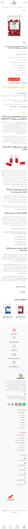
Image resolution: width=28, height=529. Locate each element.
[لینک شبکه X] (17, 107)
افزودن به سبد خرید (14, 79)
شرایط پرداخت (21, 437)
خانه (26, 7)
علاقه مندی (21, 417)
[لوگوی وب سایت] (14, 2)
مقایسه (22, 420)
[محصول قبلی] (26, 10)
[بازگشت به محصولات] (24, 10)
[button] (16, 307)
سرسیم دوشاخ (11, 96)
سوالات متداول (21, 412)
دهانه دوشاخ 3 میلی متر (20, 237)
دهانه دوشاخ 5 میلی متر (20, 242)
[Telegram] (20, 404)
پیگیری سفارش (20, 450)
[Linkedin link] (13, 107)
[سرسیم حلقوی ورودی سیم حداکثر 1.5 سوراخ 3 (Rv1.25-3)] (20, 309)
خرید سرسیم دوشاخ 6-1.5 (17, 100)
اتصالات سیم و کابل (7, 7)
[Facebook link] (19, 107)
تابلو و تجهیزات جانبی (18, 7)
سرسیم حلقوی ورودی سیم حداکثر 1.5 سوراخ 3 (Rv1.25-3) (20, 318)
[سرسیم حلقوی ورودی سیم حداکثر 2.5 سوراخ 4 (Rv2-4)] (8, 309)
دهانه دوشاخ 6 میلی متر (20, 244)
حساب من (22, 415)
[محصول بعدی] (22, 10)
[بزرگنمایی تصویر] (24, 35)
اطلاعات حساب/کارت (19, 442)
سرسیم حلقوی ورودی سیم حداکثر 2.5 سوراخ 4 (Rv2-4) (8, 318)
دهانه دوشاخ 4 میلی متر (20, 239)
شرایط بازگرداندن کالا (19, 440)
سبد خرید (22, 445)
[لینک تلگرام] (11, 107)
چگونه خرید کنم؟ (20, 435)
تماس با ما (22, 427)
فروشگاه (22, 422)
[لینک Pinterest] (15, 107)
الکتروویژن (4, 510)
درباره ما (22, 425)
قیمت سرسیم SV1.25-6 (19, 102)
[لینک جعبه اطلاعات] (14, 331)
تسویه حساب (21, 447)
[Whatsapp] (24, 404)
